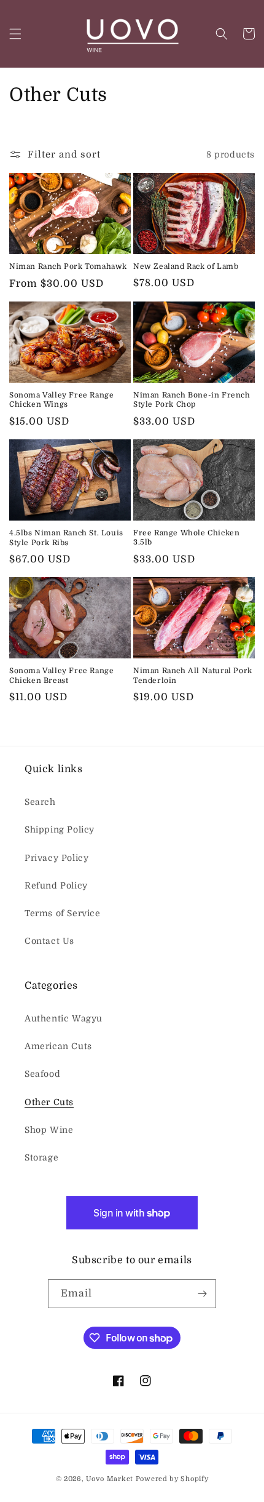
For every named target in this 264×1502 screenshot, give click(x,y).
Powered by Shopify (172, 1479)
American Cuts (58, 1046)
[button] (15, 33)
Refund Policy (56, 885)
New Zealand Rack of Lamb (185, 266)
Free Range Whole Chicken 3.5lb (186, 538)
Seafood (42, 1074)
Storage (41, 1157)
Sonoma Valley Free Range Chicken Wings (61, 400)
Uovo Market (109, 1479)
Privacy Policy (56, 858)
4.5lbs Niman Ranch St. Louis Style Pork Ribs (66, 538)
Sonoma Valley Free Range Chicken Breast (61, 675)
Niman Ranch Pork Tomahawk (68, 266)
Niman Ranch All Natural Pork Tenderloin (192, 675)
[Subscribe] (201, 1293)
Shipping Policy (60, 829)
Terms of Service (63, 913)
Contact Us (49, 941)
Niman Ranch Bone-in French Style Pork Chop (191, 400)
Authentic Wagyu (64, 1018)
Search (40, 802)
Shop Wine (49, 1130)
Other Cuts (49, 1102)
